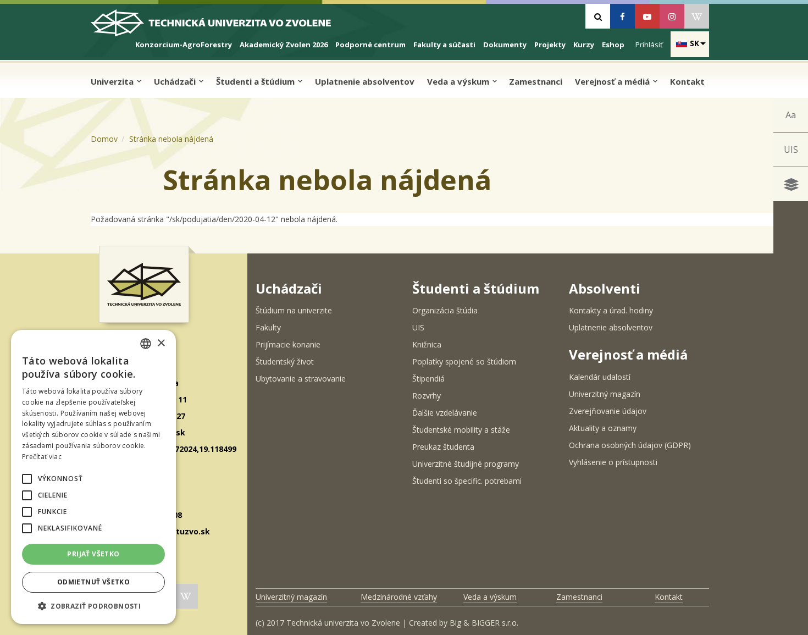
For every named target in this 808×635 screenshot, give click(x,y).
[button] (27, 479)
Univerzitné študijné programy (465, 464)
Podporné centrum (370, 44)
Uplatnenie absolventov (364, 81)
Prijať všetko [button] (93, 554)
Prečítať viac (42, 456)
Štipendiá (428, 378)
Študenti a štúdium (256, 81)
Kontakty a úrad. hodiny (611, 310)
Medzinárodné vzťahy (399, 597)
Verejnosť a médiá (613, 81)
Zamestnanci (535, 81)
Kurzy (583, 44)
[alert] (93, 477)
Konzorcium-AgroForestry (183, 44)
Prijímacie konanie (288, 344)
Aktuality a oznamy (603, 428)
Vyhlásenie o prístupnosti (613, 462)
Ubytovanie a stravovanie (301, 378)
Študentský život (285, 361)
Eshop (613, 44)
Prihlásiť (649, 44)
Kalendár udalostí (599, 377)
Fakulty (268, 327)
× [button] (161, 343)
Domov (104, 139)
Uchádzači (176, 81)
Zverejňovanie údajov (607, 411)
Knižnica (426, 344)
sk (694, 43)
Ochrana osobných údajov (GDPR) (630, 445)
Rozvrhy (426, 395)
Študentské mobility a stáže (461, 429)
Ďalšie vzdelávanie (444, 412)
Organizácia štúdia (445, 310)
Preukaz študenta (443, 446)
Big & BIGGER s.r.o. (484, 622)
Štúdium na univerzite (294, 310)
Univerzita (113, 81)
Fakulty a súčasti (444, 44)
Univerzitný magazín (604, 394)
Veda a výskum (459, 81)
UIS (791, 149)
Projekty (550, 44)
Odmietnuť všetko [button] (93, 582)
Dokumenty (505, 44)
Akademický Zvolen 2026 (284, 44)
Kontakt (687, 81)
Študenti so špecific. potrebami (467, 481)
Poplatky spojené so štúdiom (464, 361)
